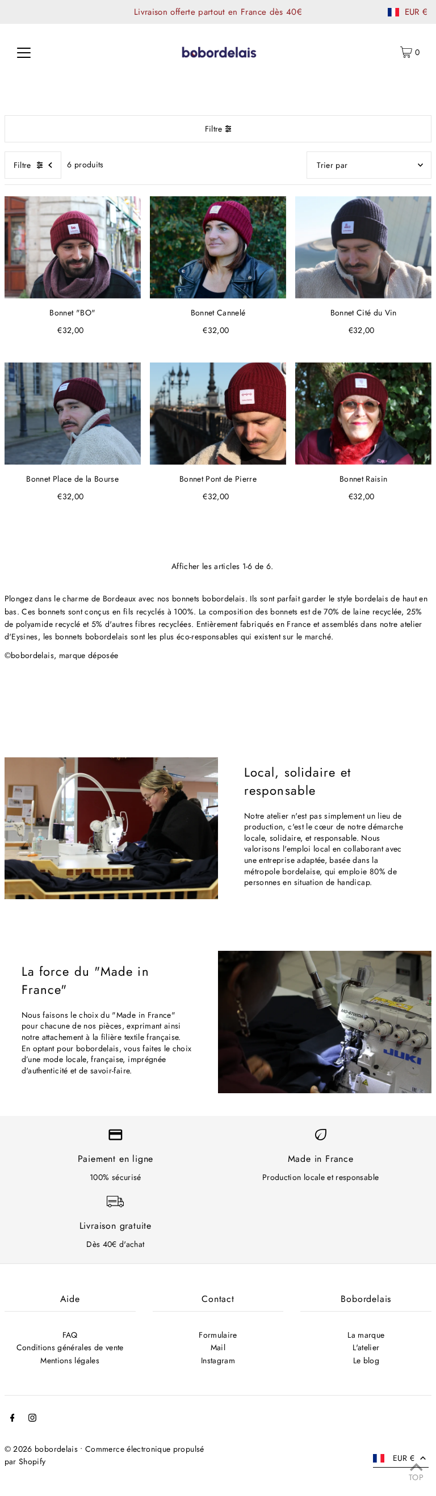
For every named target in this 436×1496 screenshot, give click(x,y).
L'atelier (366, 1347)
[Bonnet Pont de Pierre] (218, 414)
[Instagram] (32, 1419)
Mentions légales (69, 1360)
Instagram (218, 1360)
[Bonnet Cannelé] (218, 247)
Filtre (214, 128)
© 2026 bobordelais (41, 1449)
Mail (218, 1347)
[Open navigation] (24, 52)
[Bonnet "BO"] (73, 247)
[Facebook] (12, 1419)
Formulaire (218, 1335)
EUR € (416, 12)
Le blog (366, 1360)
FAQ (70, 1335)
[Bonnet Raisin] (363, 414)
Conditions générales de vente (70, 1347)
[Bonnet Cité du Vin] (363, 247)
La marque (365, 1335)
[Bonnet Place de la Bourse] (73, 414)
